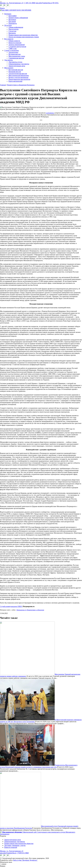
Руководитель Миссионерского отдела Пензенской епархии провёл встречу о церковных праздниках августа (38, 766)
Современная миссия (16, 58)
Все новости (8, 39)
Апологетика (13, 52)
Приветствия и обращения (18, 18)
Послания (12, 21)
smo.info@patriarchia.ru (44, 3)
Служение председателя (17, 46)
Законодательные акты (17, 66)
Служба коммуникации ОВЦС (11, 606)
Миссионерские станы (17, 56)
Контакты (12, 33)
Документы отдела (15, 62)
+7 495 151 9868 (29, 3)
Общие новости (14, 41)
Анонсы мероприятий (17, 45)
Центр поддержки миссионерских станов (24, 37)
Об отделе (8, 25)
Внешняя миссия (15, 72)
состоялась (50, 113)
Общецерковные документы (19, 64)
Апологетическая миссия (18, 73)
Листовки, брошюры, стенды (15, 845)
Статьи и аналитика (11, 50)
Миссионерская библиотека (19, 75)
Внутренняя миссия (16, 70)
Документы (8, 60)
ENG (57, 3)
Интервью (12, 19)
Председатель (13, 29)
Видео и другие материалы (18, 77)
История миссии (15, 54)
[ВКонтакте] (5, 6)
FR (53, 3)
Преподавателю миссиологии (19, 79)
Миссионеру (8, 68)
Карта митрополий (15, 81)
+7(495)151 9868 (23, 853)
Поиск (2, 8)
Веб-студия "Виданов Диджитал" (25, 860)
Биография (12, 16)
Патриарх (7, 14)
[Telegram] (1, 6)
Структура (12, 31)
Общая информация (16, 27)
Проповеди (13, 23)
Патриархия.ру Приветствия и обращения (30, 610)
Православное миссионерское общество (23, 35)
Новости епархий (15, 43)
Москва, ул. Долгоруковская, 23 (11, 3)
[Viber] (8, 6)
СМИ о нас (13, 48)
